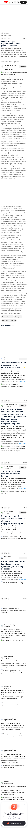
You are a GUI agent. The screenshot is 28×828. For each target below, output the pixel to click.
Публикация (15, 2)
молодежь (18, 317)
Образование (5, 33)
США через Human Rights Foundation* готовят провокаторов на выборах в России (13, 565)
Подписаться (23, 66)
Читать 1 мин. (23, 382)
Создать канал (18, 2)
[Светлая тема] (9, 2)
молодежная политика (9, 320)
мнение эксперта (7, 317)
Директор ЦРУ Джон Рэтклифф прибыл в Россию (11, 473)
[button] (12, 2)
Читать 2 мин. (23, 444)
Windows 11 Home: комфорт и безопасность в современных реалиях (14, 365)
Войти (23, 2)
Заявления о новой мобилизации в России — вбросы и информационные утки (13, 520)
